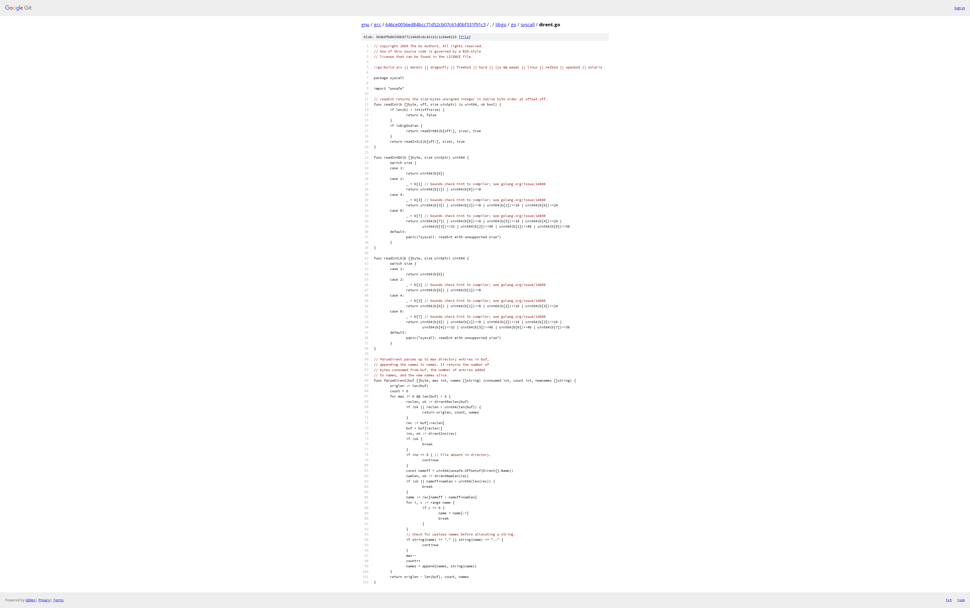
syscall (528, 24)
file (465, 37)
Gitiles (30, 600)
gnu (365, 24)
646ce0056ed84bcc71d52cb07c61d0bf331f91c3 (435, 24)
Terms (58, 600)
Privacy (44, 600)
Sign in (959, 8)
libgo (500, 24)
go (513, 24)
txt (949, 600)
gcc (377, 24)
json (961, 600)
